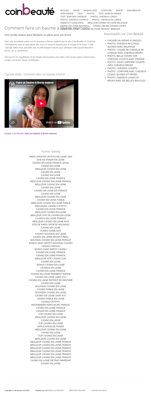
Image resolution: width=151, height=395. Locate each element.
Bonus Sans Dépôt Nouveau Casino (51, 243)
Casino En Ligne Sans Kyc (50, 295)
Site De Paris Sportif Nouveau (50, 224)
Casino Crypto (50, 301)
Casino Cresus (50, 246)
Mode (76, 10)
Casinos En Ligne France (50, 218)
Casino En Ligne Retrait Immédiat (50, 360)
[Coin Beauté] (30, 10)
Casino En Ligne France (50, 178)
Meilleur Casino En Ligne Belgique (108, 23)
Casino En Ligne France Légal (50, 163)
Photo (90, 13)
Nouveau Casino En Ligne (50, 286)
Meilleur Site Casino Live (50, 258)
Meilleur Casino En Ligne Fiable (50, 203)
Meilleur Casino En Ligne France (50, 181)
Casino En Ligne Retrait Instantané (51, 280)
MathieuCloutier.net (54, 390)
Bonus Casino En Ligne (51, 264)
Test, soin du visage (110, 13)
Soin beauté (134, 10)
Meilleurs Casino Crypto (51, 206)
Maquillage (90, 10)
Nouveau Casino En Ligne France (50, 240)
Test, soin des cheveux (73, 16)
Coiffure (106, 10)
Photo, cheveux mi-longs (106, 20)
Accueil (64, 10)
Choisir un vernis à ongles (124, 40)
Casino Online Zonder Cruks (109, 26)
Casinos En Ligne (50, 268)
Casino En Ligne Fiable (50, 200)
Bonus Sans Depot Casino (51, 249)
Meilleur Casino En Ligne (50, 169)
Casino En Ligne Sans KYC (50, 277)
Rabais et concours (71, 23)
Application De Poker (50, 326)
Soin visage (66, 13)
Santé (119, 10)
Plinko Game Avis (50, 230)
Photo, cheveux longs (104, 16)
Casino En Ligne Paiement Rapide (51, 274)
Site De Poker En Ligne (51, 159)
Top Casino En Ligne (50, 314)
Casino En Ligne (50, 166)
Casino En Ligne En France (50, 190)
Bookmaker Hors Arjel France (50, 305)
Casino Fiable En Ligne (50, 289)
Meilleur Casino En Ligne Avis (50, 221)
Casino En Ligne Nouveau (74, 26)
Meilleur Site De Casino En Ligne (51, 215)
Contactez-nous (99, 390)
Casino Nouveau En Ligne (50, 234)
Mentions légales (77, 390)
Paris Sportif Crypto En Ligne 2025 (50, 156)
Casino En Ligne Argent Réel (50, 237)
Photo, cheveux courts (122, 68)
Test (80, 13)
